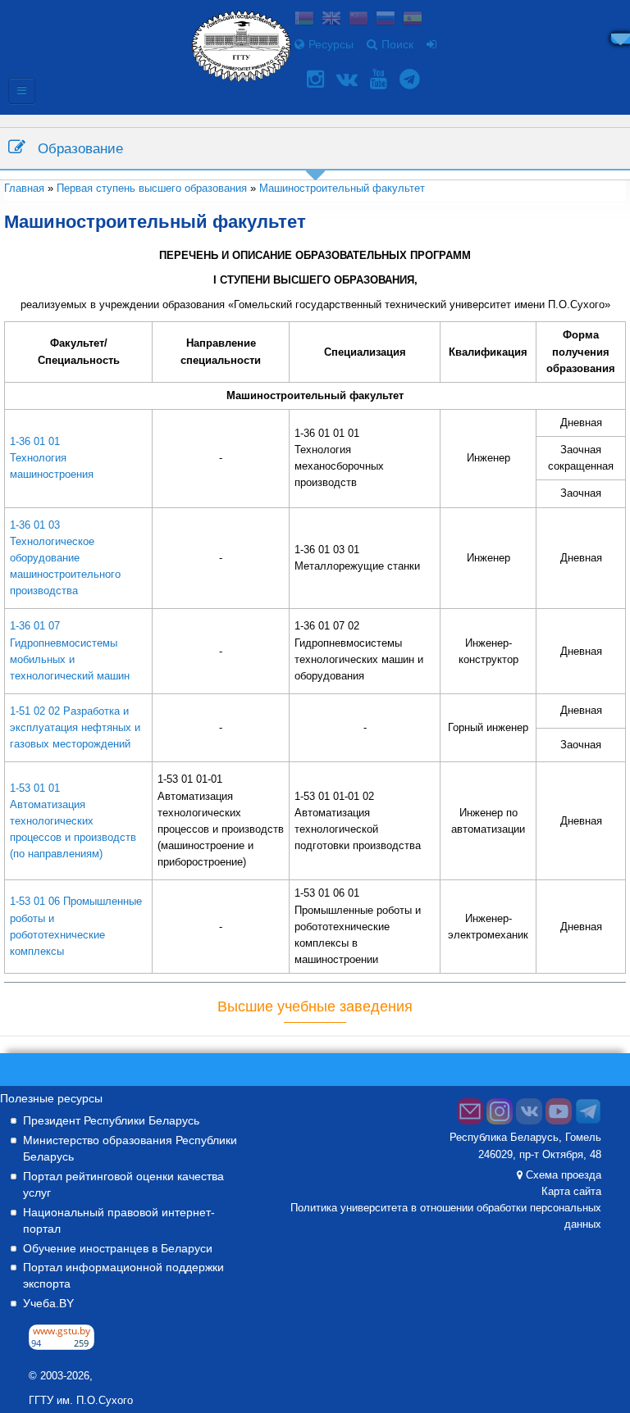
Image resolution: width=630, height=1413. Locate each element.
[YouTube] (380, 79)
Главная (24, 188)
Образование (80, 148)
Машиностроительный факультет (342, 188)
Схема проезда (563, 1175)
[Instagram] (317, 79)
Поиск (397, 44)
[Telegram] (411, 79)
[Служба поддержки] (470, 1121)
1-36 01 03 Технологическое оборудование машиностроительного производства (65, 558)
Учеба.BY (48, 1303)
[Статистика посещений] (61, 1345)
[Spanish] (412, 20)
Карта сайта (571, 1191)
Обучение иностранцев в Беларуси (117, 1248)
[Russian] (385, 20)
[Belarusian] (304, 20)
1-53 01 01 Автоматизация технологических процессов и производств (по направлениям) (73, 821)
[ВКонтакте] (349, 79)
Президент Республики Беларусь (111, 1120)
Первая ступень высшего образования (152, 188)
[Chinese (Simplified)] (358, 20)
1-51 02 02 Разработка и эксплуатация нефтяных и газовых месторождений (75, 727)
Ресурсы (331, 44)
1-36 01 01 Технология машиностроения (52, 457)
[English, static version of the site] (331, 20)
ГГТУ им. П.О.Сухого (81, 1400)
